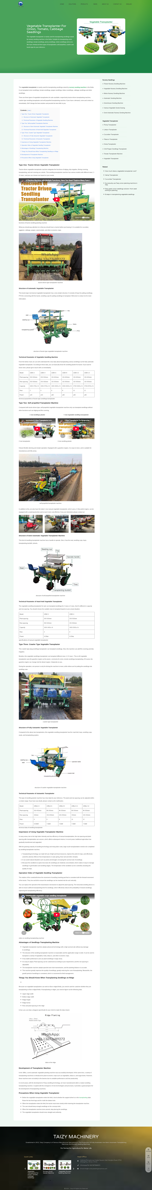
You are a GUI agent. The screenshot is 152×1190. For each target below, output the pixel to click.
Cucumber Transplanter (113, 179)
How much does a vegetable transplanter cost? (121, 171)
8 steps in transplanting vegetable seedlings (119, 194)
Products (84, 4)
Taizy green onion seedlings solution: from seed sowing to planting (121, 189)
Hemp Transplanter (111, 175)
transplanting (83, 1097)
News (95, 4)
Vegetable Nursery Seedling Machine (34, 1172)
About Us (105, 4)
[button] (25, 1169)
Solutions (72, 4)
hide (29, 110)
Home (62, 4)
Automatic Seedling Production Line (63, 1173)
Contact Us (117, 4)
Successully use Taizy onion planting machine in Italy (121, 184)
